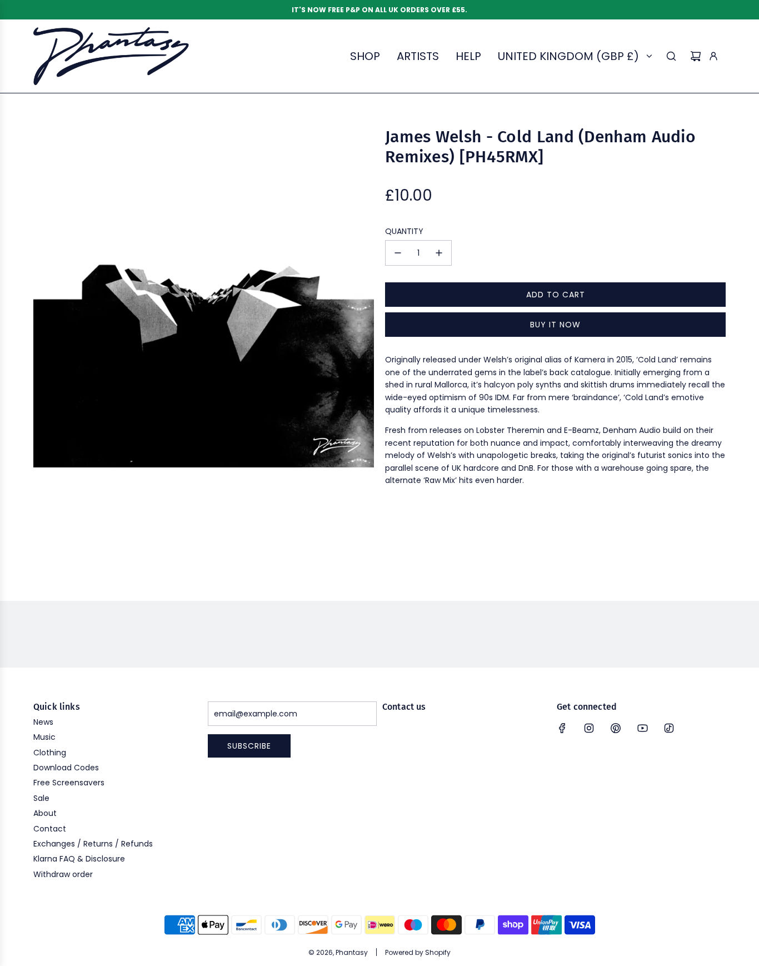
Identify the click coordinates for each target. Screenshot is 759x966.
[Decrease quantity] (398, 253)
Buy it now (555, 324)
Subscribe (249, 745)
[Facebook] (562, 728)
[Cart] (695, 56)
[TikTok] (669, 728)
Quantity (404, 231)
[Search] (671, 56)
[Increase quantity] (439, 253)
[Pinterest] (615, 728)
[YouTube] (642, 728)
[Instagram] (589, 728)
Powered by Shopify (418, 952)
